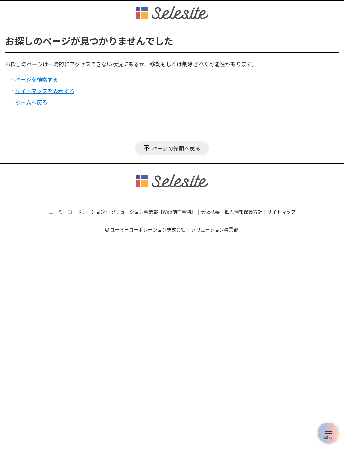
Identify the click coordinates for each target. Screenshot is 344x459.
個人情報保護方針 (243, 211)
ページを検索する (36, 79)
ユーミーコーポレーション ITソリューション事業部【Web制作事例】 (122, 211)
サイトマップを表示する (44, 91)
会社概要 (210, 211)
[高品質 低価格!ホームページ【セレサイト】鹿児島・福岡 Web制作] (172, 12)
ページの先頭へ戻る (176, 148)
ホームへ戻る (31, 102)
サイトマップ (281, 211)
